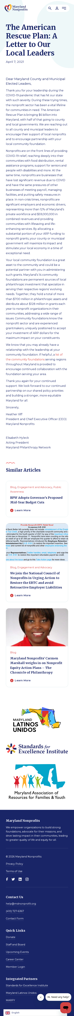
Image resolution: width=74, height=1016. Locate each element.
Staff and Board (15, 944)
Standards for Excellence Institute (27, 985)
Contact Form (15, 918)
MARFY (10, 1000)
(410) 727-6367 (15, 911)
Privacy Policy (14, 863)
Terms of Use (14, 871)
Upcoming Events (17, 952)
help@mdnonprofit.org (21, 903)
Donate (10, 937)
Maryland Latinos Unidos (21, 992)
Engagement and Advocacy (34, 487)
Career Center (14, 959)
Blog (13, 487)
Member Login (15, 966)
